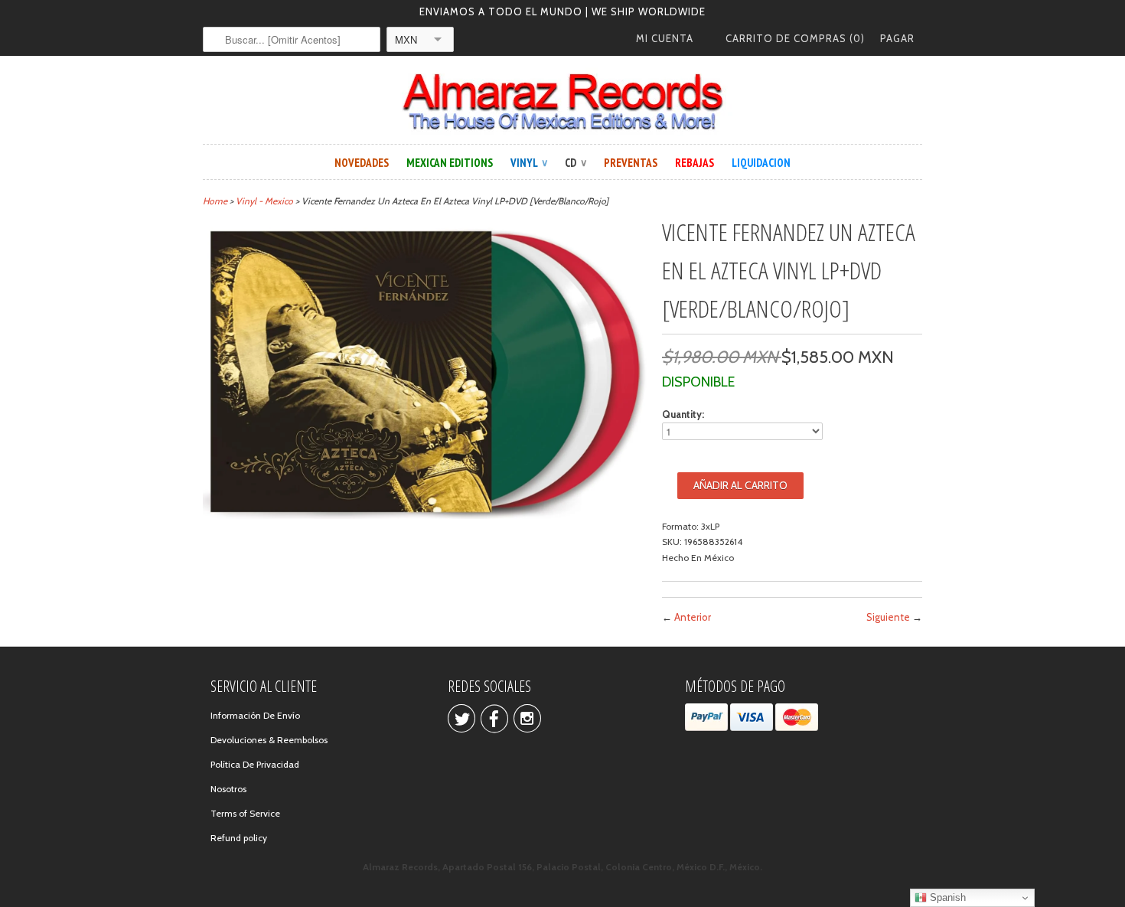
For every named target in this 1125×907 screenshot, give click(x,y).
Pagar (897, 38)
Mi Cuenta (664, 38)
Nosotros (228, 788)
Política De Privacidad (254, 764)
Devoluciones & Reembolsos (269, 740)
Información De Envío (255, 715)
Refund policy (238, 837)
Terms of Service (245, 813)
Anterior (692, 617)
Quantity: (683, 414)
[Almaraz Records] (562, 101)
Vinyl (528, 162)
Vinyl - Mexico (264, 201)
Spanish (946, 897)
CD (575, 162)
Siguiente (888, 617)
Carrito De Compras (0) (795, 38)
